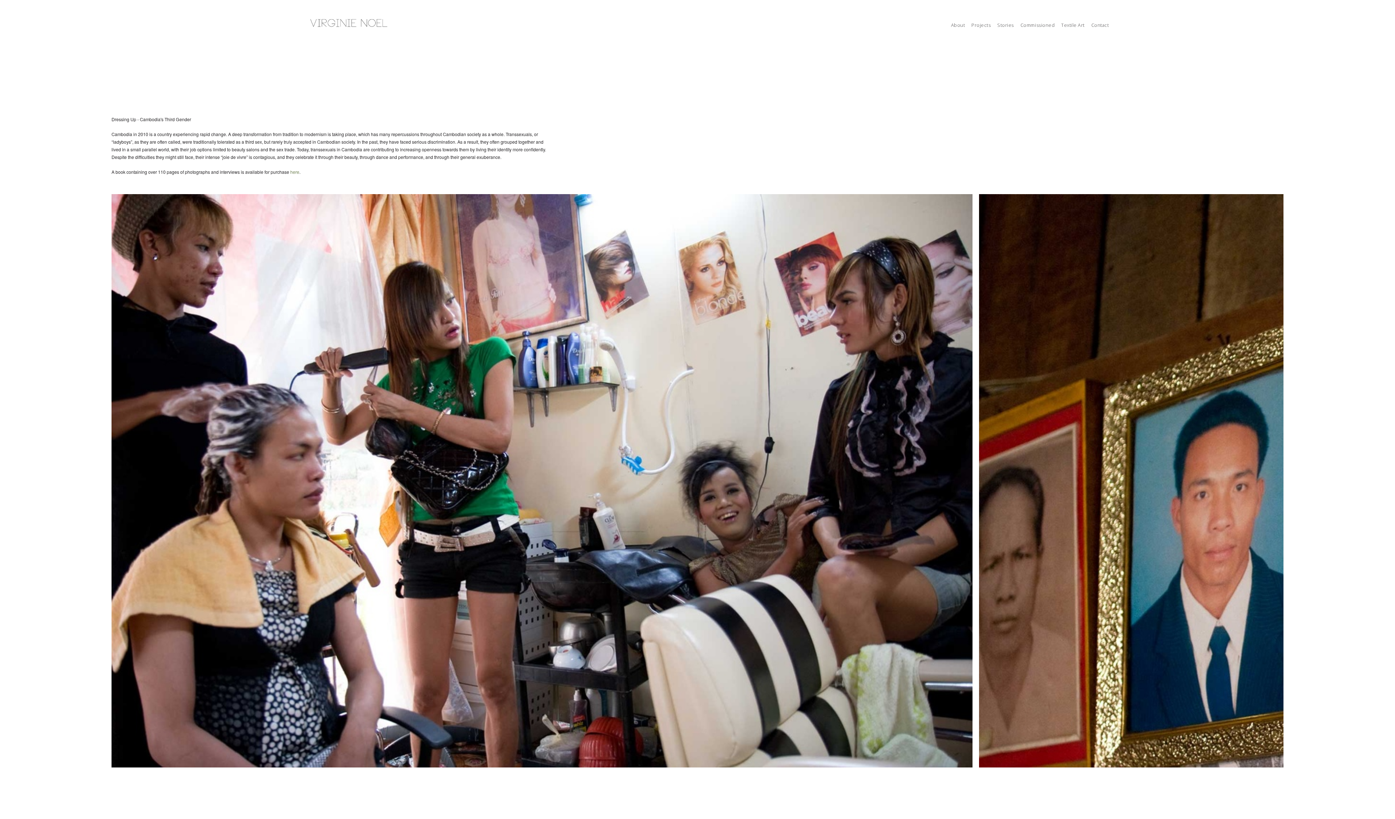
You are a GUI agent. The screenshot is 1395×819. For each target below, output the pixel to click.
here (294, 172)
